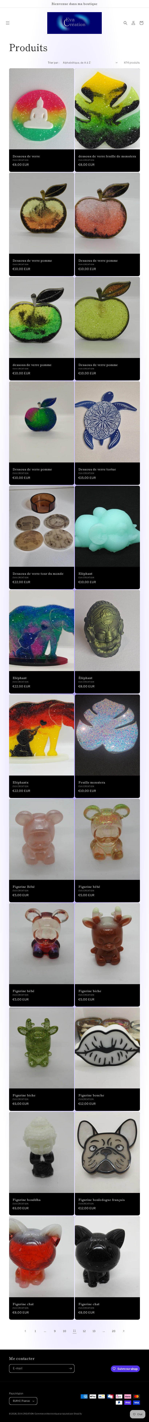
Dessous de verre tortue (97, 469)
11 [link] (74, 1331)
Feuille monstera (91, 782)
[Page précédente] (25, 1331)
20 (113, 1331)
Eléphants (21, 782)
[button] (8, 23)
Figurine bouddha (27, 1199)
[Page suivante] (124, 1331)
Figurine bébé (89, 886)
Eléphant (85, 573)
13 (94, 1331)
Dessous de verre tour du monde (38, 573)
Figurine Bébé (24, 886)
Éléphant (85, 678)
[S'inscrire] (70, 1368)
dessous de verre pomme (32, 365)
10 (64, 1331)
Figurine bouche (91, 1095)
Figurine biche (89, 991)
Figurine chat (23, 1304)
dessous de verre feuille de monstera (107, 156)
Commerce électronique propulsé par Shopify (58, 1413)
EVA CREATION (26, 1413)
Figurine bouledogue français (101, 1199)
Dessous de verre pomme (32, 260)
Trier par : (53, 62)
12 (84, 1331)
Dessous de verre (26, 156)
